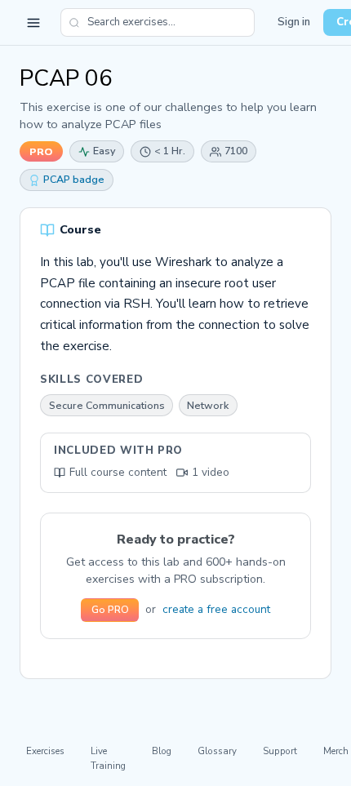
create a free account (216, 609)
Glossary (217, 750)
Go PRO (110, 609)
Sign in (294, 22)
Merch (336, 750)
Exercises (45, 750)
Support (280, 750)
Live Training (108, 757)
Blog (161, 750)
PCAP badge (73, 179)
